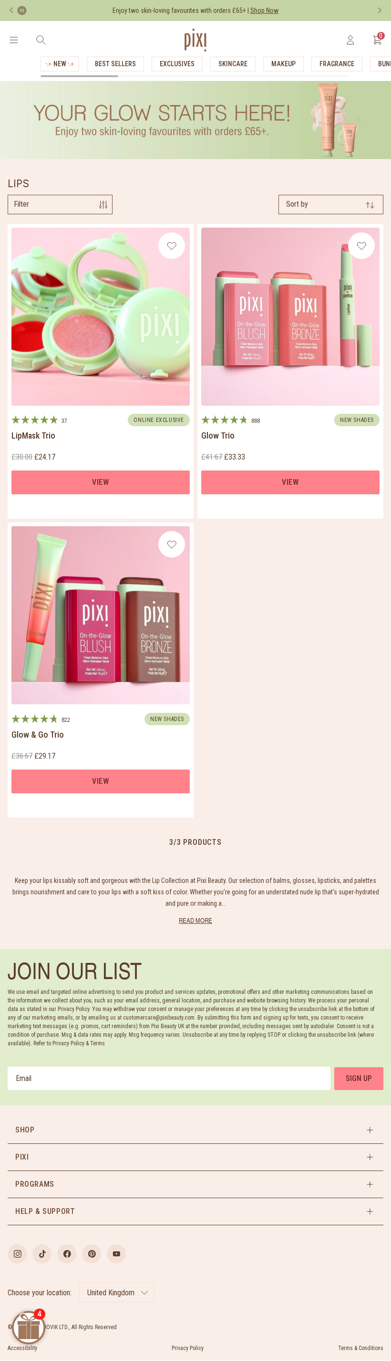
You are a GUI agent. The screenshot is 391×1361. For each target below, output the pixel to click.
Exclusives (177, 64)
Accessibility (22, 1348)
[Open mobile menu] (14, 40)
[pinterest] (91, 1253)
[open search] (41, 40)
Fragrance (336, 64)
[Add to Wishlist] (172, 245)
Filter (21, 204)
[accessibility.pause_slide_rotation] (22, 10)
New (59, 64)
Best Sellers (115, 64)
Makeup (283, 64)
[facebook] (66, 1253)
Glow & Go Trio (37, 735)
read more (195, 920)
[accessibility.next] (379, 10)
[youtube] (116, 1253)
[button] (195, 1130)
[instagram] (17, 1253)
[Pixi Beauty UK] (195, 40)
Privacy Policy (188, 1348)
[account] (350, 40)
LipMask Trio (33, 435)
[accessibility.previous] (11, 10)
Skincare (232, 64)
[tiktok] (41, 1253)
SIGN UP (359, 1078)
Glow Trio (218, 435)
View (100, 482)
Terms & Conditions (360, 1348)
